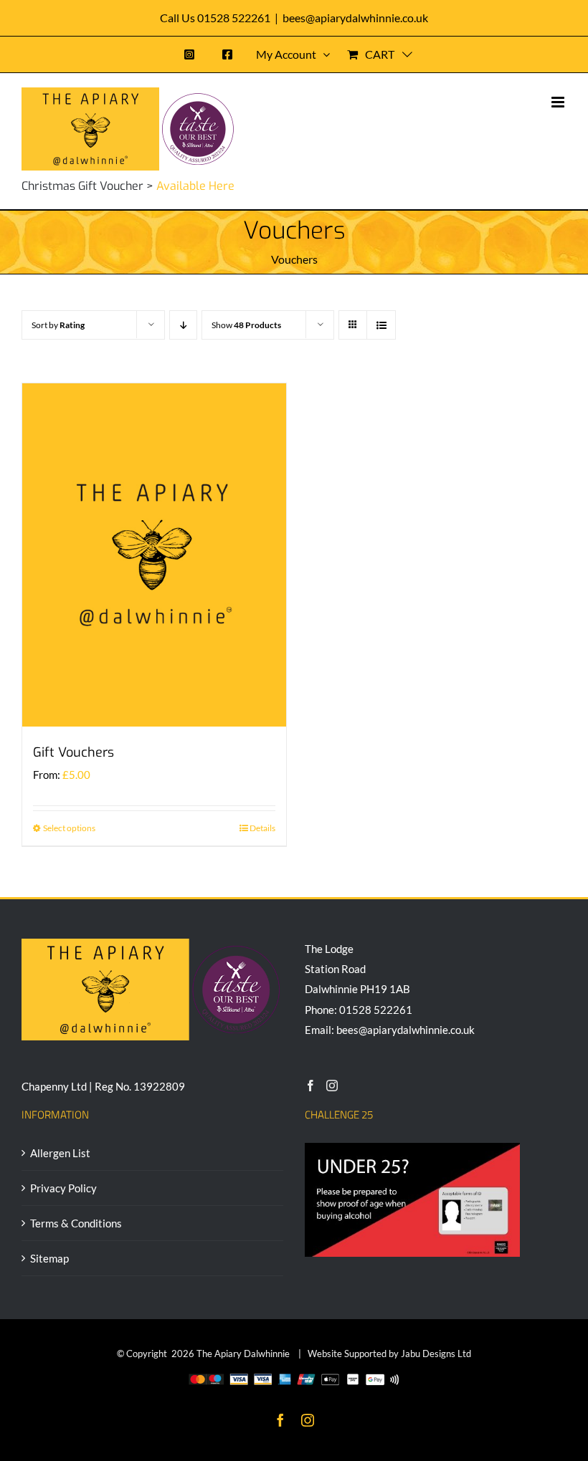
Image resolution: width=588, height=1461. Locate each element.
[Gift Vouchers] (154, 554)
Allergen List (60, 1152)
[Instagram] (332, 1085)
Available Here (195, 185)
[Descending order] (183, 325)
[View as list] (381, 325)
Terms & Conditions (76, 1223)
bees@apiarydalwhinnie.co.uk (355, 17)
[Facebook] (310, 1085)
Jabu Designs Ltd (436, 1353)
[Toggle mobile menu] (558, 102)
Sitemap (49, 1258)
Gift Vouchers (73, 752)
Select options (69, 828)
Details (262, 828)
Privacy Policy (63, 1188)
